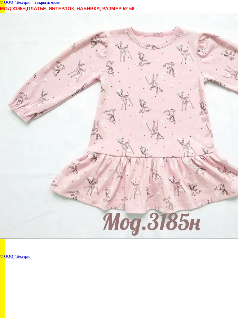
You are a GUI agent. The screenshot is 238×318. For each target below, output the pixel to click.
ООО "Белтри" (18, 2)
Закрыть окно (47, 2)
